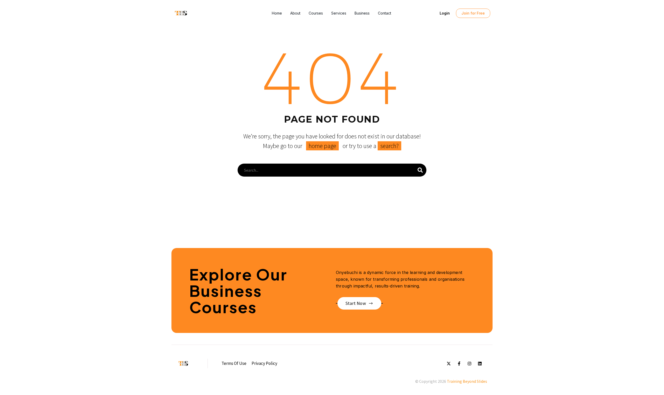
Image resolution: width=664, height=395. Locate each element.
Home (277, 13)
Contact (384, 13)
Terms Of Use (234, 363)
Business (362, 13)
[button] (444, 13)
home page (322, 146)
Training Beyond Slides (467, 381)
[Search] (420, 170)
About (295, 13)
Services (338, 13)
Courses (316, 13)
